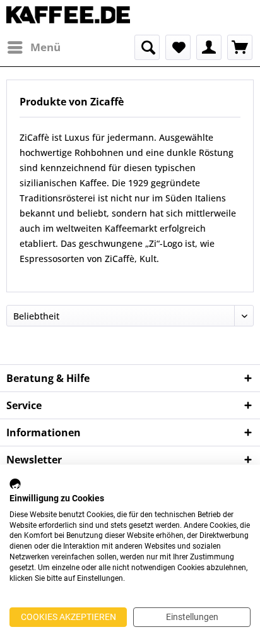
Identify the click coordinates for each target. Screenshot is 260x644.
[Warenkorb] (239, 47)
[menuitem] (33, 47)
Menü (45, 47)
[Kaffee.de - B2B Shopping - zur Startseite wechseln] (68, 17)
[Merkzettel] (178, 47)
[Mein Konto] (209, 47)
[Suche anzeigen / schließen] (147, 47)
